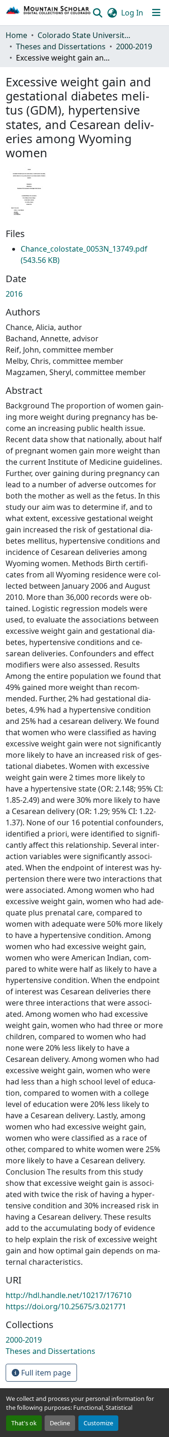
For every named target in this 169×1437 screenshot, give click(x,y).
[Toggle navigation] (156, 13)
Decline (60, 1423)
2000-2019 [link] (134, 46)
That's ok (24, 1423)
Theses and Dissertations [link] (61, 46)
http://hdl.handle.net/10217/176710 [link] (68, 1295)
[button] (49, 13)
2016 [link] (14, 294)
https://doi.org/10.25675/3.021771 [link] (66, 1306)
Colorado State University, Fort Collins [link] (84, 35)
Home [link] (16, 35)
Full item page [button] (45, 1373)
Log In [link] (132, 13)
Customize (98, 1423)
